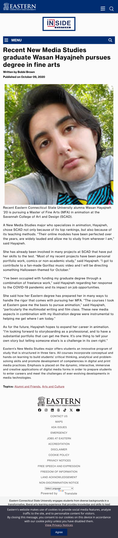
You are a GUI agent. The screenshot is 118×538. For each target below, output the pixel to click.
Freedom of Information (59, 471)
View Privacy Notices (59, 525)
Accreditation (59, 443)
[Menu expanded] (103, 8)
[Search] (110, 40)
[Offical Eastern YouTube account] (78, 410)
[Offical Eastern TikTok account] (65, 410)
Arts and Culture (53, 386)
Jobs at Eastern (59, 438)
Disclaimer (59, 449)
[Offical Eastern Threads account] (58, 410)
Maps (59, 421)
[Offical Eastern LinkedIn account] (52, 410)
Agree (59, 532)
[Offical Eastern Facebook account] (40, 410)
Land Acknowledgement (59, 477)
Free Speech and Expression (59, 466)
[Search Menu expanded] (111, 8)
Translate (71, 493)
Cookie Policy (59, 454)
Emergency (59, 432)
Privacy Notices (59, 460)
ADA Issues (59, 427)
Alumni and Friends (27, 386)
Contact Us (59, 416)
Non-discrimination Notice (59, 482)
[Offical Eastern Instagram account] (46, 410)
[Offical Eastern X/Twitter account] (71, 410)
